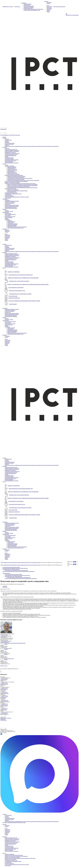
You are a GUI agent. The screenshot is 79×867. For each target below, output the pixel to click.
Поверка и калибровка (11, 166)
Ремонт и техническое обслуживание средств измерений (16, 856)
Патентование (8, 865)
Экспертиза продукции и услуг (11, 860)
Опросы (6, 325)
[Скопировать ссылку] (77, 561)
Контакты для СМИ (9, 319)
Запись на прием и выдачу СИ (11, 253)
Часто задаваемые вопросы (10, 321)
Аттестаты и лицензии (9, 311)
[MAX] (73, 561)
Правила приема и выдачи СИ (11, 258)
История (6, 246)
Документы (5, 308)
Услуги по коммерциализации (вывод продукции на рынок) (17, 864)
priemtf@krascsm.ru (4, 705)
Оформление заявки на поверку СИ (12, 254)
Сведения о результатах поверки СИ (12, 257)
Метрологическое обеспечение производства (16, 176)
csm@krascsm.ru (3, 679)
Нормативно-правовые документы (12, 309)
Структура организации (10, 248)
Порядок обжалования (28, 8)
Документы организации (10, 310)
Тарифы (6, 260)
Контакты (7, 229)
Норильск (49, 9)
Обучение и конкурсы (9, 863)
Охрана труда (7, 312)
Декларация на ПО (8, 648)
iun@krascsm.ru (3, 697)
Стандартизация (8, 862)
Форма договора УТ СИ (9, 658)
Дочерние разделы (6, 573)
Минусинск (49, 7)
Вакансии (7, 250)
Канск (48, 5)
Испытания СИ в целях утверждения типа (30, 562)
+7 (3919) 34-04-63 (4, 704)
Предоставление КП (9, 261)
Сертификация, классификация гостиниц (13, 861)
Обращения (24, 2)
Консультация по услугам (10, 323)
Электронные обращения (29, 6)
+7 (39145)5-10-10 (3, 692)
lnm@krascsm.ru (3, 636)
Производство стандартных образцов (12, 857)
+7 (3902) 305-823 (3, 712)
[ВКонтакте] (75, 561)
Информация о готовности (8, 6)
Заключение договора (9, 262)
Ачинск (48, 3)
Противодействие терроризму (11, 316)
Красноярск (49, 2)
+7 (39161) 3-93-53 (4, 688)
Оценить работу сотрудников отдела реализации (33, 9)
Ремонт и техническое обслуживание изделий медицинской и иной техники (22, 184)
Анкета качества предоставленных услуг (32, 10)
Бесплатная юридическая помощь (11, 314)
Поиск (1, 135)
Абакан (48, 11)
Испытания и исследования (12, 189)
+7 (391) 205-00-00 (4, 678)
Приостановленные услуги (10, 264)
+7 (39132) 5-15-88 (4, 696)
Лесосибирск (49, 6)
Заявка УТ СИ (7, 653)
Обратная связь (8, 213)
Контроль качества (8, 324)
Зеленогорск (49, 8)
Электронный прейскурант (10, 259)
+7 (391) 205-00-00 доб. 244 (5, 635)
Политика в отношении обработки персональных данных (14, 822)
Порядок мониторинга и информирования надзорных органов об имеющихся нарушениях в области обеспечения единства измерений (32, 251)
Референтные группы (9, 249)
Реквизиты (7, 247)
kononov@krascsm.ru (4, 693)
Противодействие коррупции (59, 6)
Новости (7, 210)
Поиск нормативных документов (11, 266)
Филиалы (46, 1)
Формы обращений (11, 327)
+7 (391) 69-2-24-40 (4, 700)
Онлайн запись (17, 135)
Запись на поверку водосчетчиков (12, 255)
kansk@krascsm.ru (3, 689)
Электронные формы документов (11, 263)
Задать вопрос (8, 322)
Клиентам (7, 148)
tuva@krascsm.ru (3, 709)
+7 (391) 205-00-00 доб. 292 (5, 641)
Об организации (8, 245)
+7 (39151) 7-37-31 (4, 683)
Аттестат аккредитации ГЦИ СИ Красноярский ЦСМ (14, 643)
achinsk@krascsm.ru (4, 684)
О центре (7, 139)
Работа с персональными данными (12, 313)
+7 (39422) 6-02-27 (4, 708)
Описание (5, 586)
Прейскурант (17, 6)
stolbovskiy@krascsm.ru (4, 701)
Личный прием (27, 5)
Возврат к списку (3, 665)
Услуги (6, 164)
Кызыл (48, 10)
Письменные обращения (29, 7)
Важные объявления (9, 265)
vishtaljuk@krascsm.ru (4, 642)
